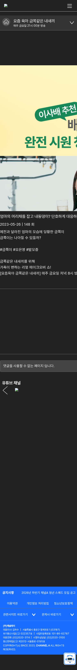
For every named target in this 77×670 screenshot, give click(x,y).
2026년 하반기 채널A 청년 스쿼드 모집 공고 (49, 593)
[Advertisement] (38, 541)
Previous (5, 390)
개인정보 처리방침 (38, 603)
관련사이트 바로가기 (15, 614)
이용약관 (12, 603)
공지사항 (8, 593)
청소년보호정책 (63, 603)
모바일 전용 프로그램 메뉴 (72, 23)
